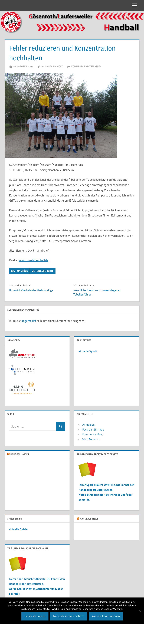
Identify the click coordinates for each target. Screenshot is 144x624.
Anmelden (88, 424)
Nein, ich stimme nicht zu (68, 616)
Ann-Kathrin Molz (52, 66)
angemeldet (28, 321)
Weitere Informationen (106, 616)
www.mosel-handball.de (33, 260)
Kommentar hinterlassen (86, 66)
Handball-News (19, 454)
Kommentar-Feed (92, 434)
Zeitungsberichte (43, 270)
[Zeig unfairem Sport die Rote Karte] (87, 475)
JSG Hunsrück (19, 270)
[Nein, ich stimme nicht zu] (139, 610)
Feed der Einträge (93, 429)
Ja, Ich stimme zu (34, 616)
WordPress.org (91, 439)
